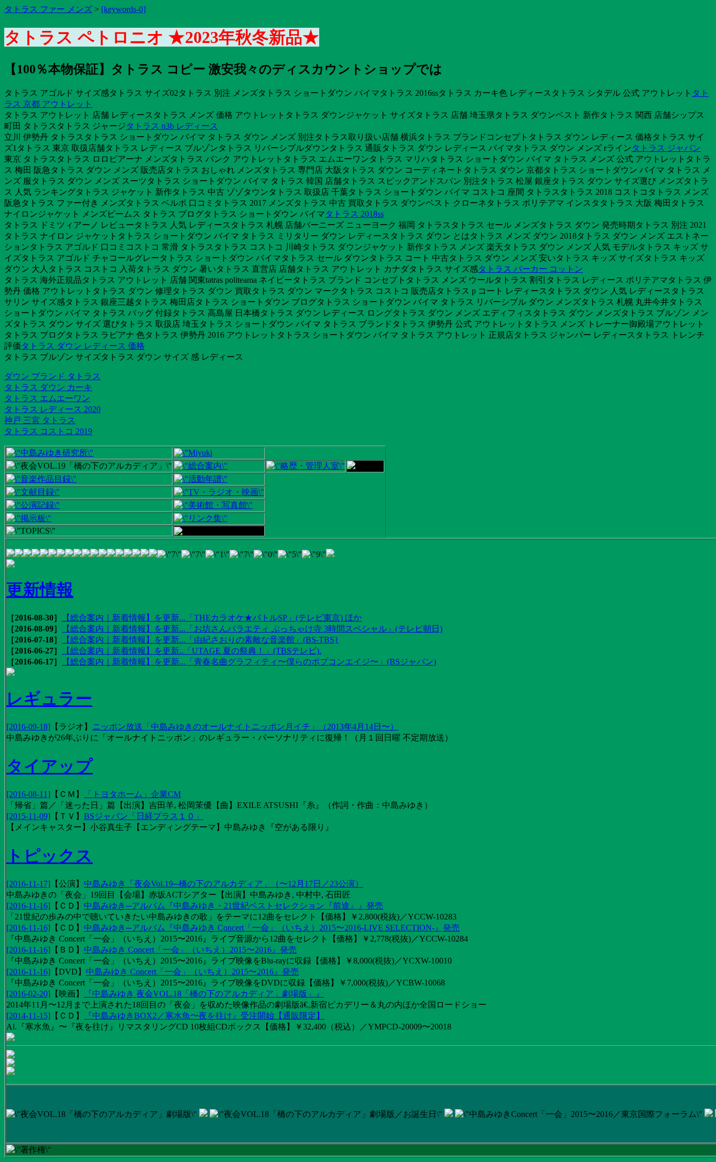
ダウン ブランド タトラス (52, 376)
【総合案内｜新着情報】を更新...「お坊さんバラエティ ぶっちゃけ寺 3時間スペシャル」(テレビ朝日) (252, 628)
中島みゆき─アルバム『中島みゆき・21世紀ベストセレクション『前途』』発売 (233, 905)
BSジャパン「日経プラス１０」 (143, 816)
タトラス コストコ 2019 (48, 431)
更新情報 (39, 589)
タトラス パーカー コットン (530, 268)
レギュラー (49, 698)
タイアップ (49, 766)
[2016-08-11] (28, 794)
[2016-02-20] (28, 993)
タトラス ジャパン (666, 147)
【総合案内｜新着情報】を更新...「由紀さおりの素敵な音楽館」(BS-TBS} (200, 639)
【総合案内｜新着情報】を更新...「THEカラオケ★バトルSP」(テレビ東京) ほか (212, 617)
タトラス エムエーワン (47, 398)
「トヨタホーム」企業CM (132, 794)
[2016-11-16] (28, 905)
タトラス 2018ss (354, 213)
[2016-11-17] (28, 883)
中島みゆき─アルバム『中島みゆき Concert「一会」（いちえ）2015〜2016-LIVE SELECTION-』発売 (272, 927)
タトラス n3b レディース (172, 125)
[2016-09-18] (28, 726)
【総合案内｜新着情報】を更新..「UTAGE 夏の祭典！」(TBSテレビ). (191, 650)
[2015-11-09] (28, 816)
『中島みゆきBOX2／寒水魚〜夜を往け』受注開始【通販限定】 (204, 1015)
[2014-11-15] (28, 1015)
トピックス (49, 855)
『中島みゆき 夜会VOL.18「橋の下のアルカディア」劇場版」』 (204, 993)
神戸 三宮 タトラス (39, 420)
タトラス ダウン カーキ (48, 387)
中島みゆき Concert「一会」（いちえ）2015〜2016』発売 (190, 949)
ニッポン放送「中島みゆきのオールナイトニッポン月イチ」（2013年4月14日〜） (245, 726)
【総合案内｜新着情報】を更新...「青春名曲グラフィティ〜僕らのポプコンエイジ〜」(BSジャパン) (249, 661)
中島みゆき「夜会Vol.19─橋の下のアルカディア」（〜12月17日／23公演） (223, 883)
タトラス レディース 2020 (52, 409)
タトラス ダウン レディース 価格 (83, 345)
